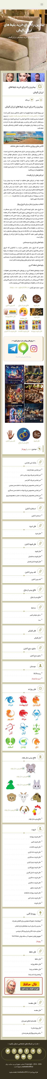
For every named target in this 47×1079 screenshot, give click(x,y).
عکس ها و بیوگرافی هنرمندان (31, 1033)
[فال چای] (33, 413)
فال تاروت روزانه (35, 836)
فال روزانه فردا (36, 1028)
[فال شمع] (14, 394)
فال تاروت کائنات (35, 847)
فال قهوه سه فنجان (34, 556)
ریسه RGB (37, 673)
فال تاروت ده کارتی (34, 882)
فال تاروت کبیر (36, 841)
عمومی (29, 449)
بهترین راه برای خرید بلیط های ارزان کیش (24, 27)
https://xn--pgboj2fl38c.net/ (20, 287)
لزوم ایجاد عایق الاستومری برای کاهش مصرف (26, 920)
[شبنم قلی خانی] (10, 78)
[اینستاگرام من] (20, 1051)
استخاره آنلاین (36, 515)
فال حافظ (38, 959)
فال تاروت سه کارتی (34, 857)
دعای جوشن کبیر (35, 615)
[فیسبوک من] (26, 1051)
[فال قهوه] (33, 394)
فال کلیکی (37, 637)
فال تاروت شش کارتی (34, 872)
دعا (39, 620)
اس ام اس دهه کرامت (34, 470)
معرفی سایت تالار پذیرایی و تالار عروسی (28, 931)
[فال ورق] (14, 413)
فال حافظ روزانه (36, 964)
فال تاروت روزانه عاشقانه (32, 892)
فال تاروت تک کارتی (34, 852)
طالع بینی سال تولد (35, 818)
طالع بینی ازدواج (35, 597)
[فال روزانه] (14, 375)
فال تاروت (37, 903)
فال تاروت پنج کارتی (34, 867)
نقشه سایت (13, 1072)
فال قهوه (38, 551)
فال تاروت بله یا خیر (34, 898)
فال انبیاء (38, 533)
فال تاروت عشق (35, 887)
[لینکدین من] (17, 1057)
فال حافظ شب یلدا (35, 969)
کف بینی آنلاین (36, 579)
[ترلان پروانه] (24, 78)
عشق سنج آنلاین (35, 655)
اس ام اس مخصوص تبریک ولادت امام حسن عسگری (24, 490)
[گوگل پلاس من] (29, 1057)
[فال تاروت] (33, 375)
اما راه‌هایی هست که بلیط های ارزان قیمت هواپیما (24, 115)
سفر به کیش (8, 195)
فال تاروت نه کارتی (35, 877)
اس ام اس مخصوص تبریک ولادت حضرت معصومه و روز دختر (24, 497)
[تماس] (14, 1051)
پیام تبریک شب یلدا (34, 974)
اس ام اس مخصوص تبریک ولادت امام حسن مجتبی (25, 485)
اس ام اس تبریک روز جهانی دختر (30, 475)
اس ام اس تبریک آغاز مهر (33, 480)
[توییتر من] (7, 1051)
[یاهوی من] (39, 1051)
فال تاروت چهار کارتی (34, 862)
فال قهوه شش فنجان (34, 561)
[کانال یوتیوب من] (23, 1057)
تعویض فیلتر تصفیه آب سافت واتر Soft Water (26, 936)
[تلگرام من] (32, 1051)
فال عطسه (37, 1010)
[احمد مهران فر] (38, 78)
